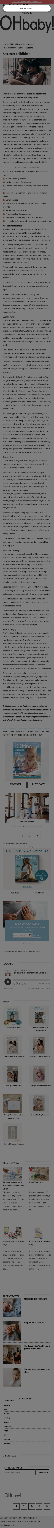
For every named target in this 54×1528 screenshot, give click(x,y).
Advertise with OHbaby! (26, 8)
